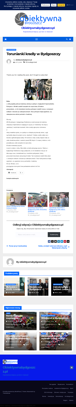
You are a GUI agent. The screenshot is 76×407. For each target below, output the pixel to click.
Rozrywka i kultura (47, 388)
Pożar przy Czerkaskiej (18, 246)
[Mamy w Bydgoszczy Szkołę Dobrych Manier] (16, 198)
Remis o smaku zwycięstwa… (14, 316)
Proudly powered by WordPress (12, 391)
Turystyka (70, 392)
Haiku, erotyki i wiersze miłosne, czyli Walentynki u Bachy (52, 247)
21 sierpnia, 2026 (48, 321)
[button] (67, 39)
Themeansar (6, 393)
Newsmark (30, 391)
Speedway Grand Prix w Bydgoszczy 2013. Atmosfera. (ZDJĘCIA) (37, 209)
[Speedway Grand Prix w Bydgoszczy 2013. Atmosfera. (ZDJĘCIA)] (37, 199)
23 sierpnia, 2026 (13, 321)
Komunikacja (59, 396)
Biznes (44, 396)
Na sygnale (52, 384)
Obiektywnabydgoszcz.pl (38, 28)
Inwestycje (51, 396)
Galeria (71, 400)
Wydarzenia (61, 384)
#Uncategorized (31, 62)
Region (65, 400)
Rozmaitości (69, 384)
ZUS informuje (11, 333)
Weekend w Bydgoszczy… (55, 318)
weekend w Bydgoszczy (48, 315)
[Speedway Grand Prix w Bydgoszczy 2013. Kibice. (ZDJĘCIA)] (59, 199)
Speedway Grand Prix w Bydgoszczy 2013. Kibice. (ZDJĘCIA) (57, 209)
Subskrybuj (54, 234)
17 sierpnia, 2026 (48, 341)
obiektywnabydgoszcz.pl (24, 60)
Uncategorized (11, 49)
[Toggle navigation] (36, 39)
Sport (8, 313)
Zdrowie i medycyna (60, 392)
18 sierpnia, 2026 (13, 341)
